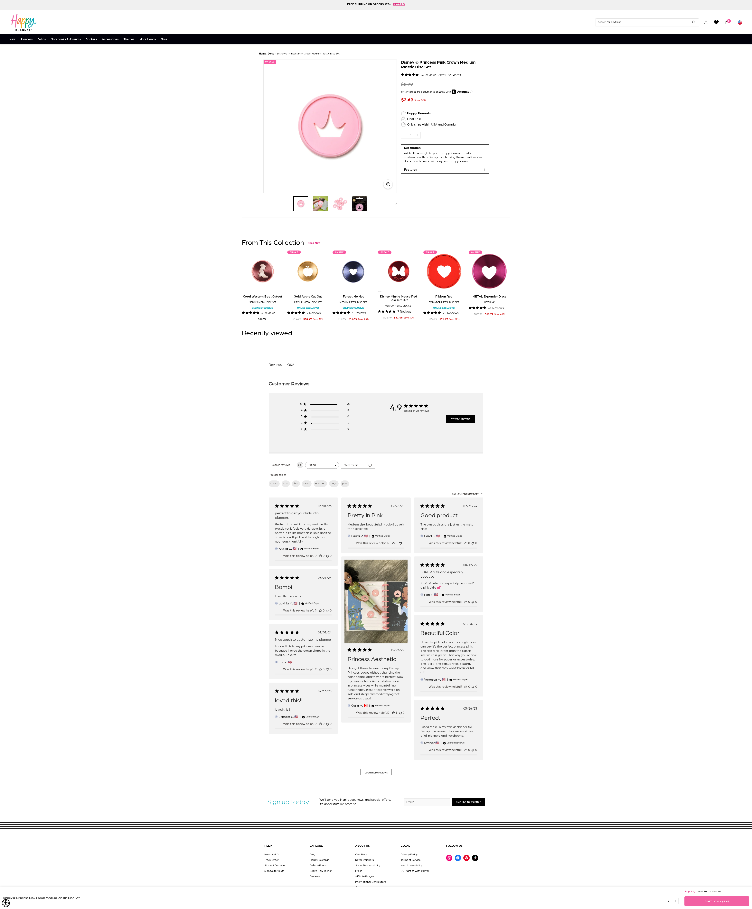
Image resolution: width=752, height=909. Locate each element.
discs (307, 483)
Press (358, 871)
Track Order (271, 860)
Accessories (110, 39)
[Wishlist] (716, 22)
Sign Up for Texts (274, 871)
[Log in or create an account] (705, 22)
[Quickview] (277, 286)
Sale (164, 39)
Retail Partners (364, 860)
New (12, 39)
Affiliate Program (365, 876)
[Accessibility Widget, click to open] (6, 903)
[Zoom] (330, 126)
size (285, 483)
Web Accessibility (411, 865)
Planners (27, 39)
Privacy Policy (409, 854)
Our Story (361, 854)
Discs (271, 53)
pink (344, 483)
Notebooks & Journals (66, 39)
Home (262, 53)
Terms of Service (411, 860)
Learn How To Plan (321, 871)
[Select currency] (740, 22)
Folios (42, 39)
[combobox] (322, 465)
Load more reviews (376, 772)
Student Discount (275, 865)
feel (296, 483)
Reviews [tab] (275, 365)
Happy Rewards (319, 860)
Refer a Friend (318, 865)
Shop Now (314, 243)
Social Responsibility (367, 865)
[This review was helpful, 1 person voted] (393, 713)
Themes (129, 39)
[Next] (394, 204)
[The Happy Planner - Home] (23, 22)
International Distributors (370, 882)
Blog (312, 854)
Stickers (91, 39)
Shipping (689, 891)
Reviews (315, 876)
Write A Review (460, 418)
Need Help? (271, 854)
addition (320, 483)
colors (274, 483)
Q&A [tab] (291, 365)
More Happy (147, 39)
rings (334, 483)
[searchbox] (282, 465)
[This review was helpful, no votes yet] (320, 556)
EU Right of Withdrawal (415, 871)
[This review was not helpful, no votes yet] (327, 556)
